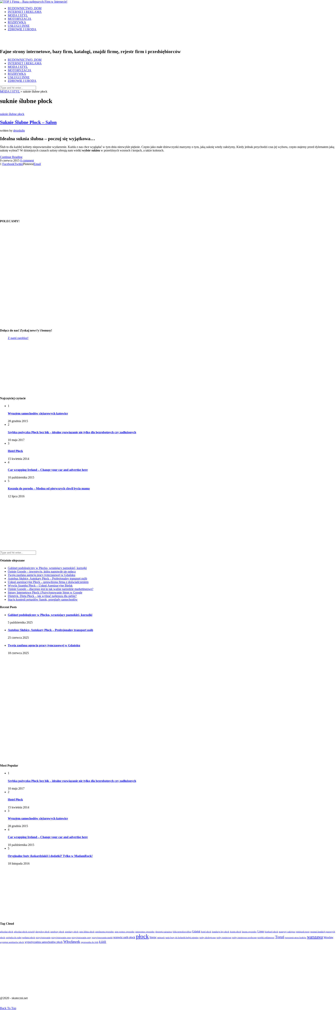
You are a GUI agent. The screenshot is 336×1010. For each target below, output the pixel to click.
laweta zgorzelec (249, 932)
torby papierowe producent (244, 938)
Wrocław (328, 937)
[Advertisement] (24, 190)
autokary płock (72, 932)
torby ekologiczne (208, 938)
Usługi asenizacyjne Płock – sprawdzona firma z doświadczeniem (48, 582)
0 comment (27, 160)
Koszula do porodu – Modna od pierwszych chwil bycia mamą (49, 488)
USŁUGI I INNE (19, 25)
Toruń (279, 937)
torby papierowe (224, 938)
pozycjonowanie (43, 938)
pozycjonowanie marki (102, 938)
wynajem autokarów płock (12, 942)
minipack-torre (303, 932)
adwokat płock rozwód (24, 932)
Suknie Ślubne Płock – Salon (28, 122)
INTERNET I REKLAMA (25, 11)
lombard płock (271, 932)
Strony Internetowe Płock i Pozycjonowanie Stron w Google (45, 592)
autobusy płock (57, 932)
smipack (161, 938)
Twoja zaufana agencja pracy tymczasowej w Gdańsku (41, 575)
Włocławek (71, 942)
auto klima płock (86, 932)
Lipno (260, 931)
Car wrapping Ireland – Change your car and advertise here (48, 469)
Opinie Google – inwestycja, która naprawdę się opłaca (42, 571)
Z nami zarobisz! (18, 338)
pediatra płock (28, 938)
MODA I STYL (18, 15)
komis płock (235, 932)
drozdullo (19, 130)
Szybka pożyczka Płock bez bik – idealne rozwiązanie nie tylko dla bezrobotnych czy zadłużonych (72, 432)
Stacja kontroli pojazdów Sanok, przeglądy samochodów (43, 599)
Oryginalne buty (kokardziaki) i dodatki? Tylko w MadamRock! (50, 856)
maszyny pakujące (287, 932)
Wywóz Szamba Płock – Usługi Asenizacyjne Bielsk (40, 585)
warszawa (315, 937)
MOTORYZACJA (19, 18)
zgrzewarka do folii (89, 942)
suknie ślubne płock (12, 114)
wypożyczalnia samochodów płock (44, 942)
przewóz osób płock (124, 937)
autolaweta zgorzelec (104, 932)
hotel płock (206, 932)
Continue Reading (11, 157)
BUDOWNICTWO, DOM (24, 8)
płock (142, 936)
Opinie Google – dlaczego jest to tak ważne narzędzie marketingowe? (50, 589)
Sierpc (153, 937)
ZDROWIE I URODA (22, 29)
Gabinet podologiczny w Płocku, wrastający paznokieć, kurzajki (47, 568)
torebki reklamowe (265, 938)
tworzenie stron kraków (295, 938)
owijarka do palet (13, 938)
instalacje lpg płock (220, 932)
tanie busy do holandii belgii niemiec (182, 938)
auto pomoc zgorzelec (125, 932)
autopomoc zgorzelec (145, 932)
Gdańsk (196, 931)
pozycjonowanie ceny (81, 938)
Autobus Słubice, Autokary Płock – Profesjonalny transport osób (47, 578)
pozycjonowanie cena (61, 938)
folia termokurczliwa (182, 932)
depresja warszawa (163, 932)
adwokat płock (6, 932)
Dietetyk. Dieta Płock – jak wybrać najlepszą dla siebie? (42, 596)
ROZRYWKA (17, 22)
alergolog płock (42, 932)
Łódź (102, 942)
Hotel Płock (15, 451)
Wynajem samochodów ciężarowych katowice (38, 413)
